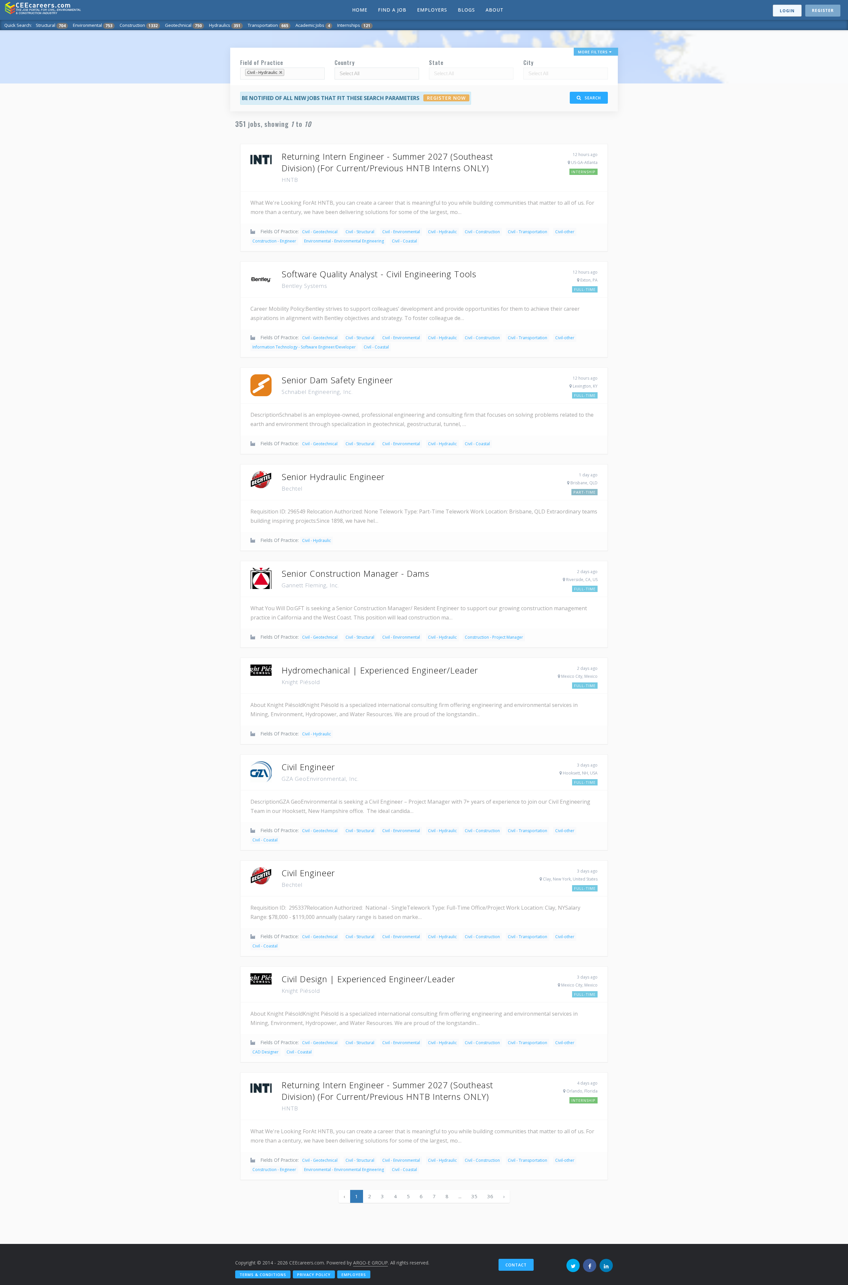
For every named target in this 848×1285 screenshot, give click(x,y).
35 (474, 1196)
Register (823, 10)
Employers (354, 1274)
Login (787, 11)
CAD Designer (265, 1052)
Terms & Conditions (262, 1274)
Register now (446, 98)
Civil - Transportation (527, 232)
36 (490, 1196)
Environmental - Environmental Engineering (344, 241)
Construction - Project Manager (494, 637)
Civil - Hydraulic (442, 232)
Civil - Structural (359, 232)
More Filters (593, 51)
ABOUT (495, 10)
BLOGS (466, 10)
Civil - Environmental (401, 232)
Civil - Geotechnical (320, 232)
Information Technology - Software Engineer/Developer (304, 347)
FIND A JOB (392, 10)
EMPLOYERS (432, 10)
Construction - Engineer (274, 241)
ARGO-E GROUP (370, 1262)
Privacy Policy (314, 1274)
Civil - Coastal (404, 241)
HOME (359, 10)
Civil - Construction (482, 232)
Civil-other (564, 232)
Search (592, 98)
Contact (516, 1265)
